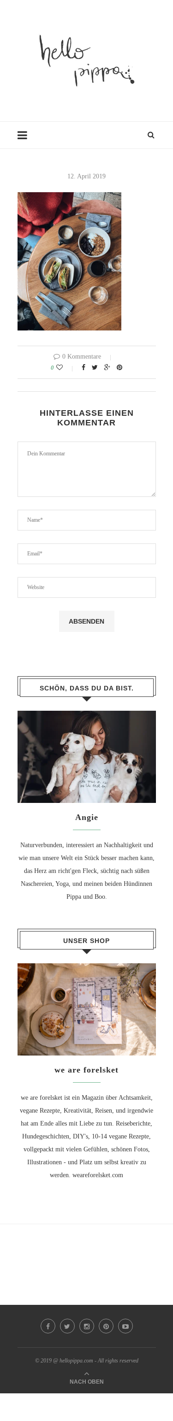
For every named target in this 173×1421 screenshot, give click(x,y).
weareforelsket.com (97, 1175)
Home (25, 139)
